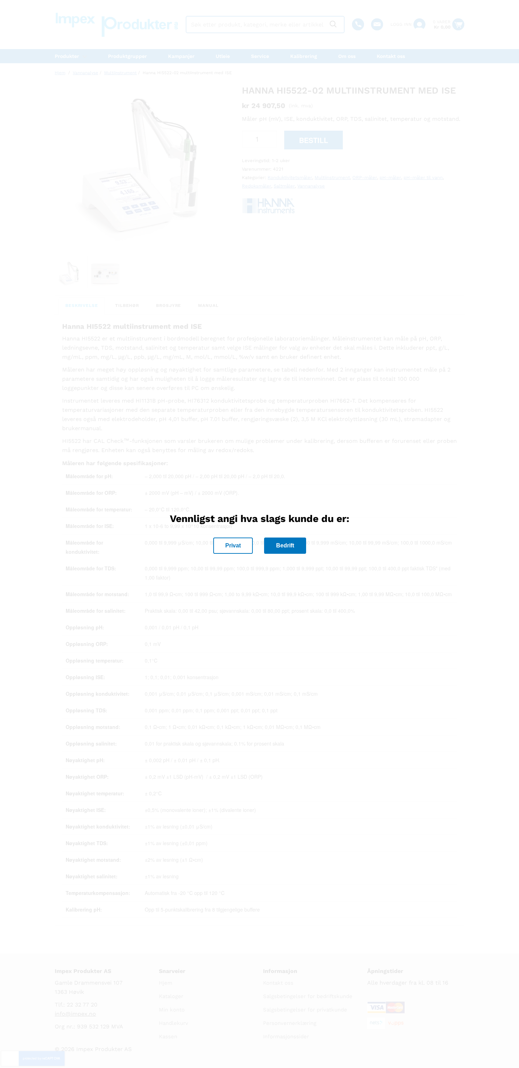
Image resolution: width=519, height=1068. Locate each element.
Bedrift (285, 545)
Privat (233, 545)
